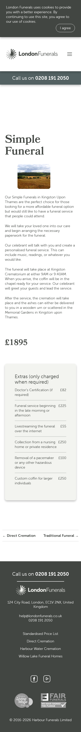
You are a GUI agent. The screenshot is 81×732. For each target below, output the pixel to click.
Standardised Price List (40, 633)
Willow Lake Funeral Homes (41, 656)
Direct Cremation (40, 641)
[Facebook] (34, 678)
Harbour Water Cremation (40, 648)
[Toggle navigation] (69, 54)
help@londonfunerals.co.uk (40, 616)
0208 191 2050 (52, 78)
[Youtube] (46, 678)
